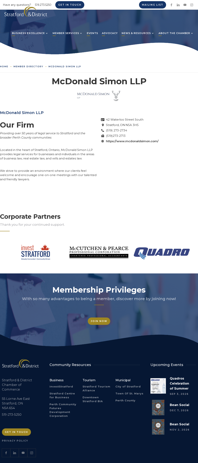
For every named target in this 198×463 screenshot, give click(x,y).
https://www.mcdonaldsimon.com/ (132, 141)
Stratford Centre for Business (62, 395)
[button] (28, 33)
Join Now (99, 321)
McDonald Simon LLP (65, 66)
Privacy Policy (15, 440)
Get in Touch (16, 432)
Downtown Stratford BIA (93, 399)
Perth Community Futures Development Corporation (63, 410)
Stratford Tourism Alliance (96, 388)
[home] (26, 13)
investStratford (61, 386)
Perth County (125, 400)
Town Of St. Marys (129, 393)
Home (4, 66)
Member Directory (28, 66)
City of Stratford (128, 386)
